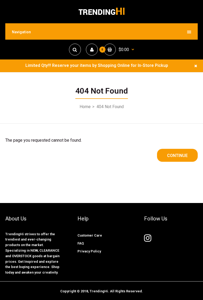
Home (85, 106)
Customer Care (89, 235)
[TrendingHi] (101, 14)
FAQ (80, 243)
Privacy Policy (89, 251)
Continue (177, 155)
